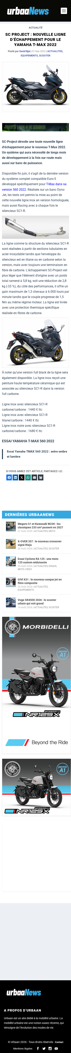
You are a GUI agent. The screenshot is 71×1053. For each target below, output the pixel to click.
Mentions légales (22, 1048)
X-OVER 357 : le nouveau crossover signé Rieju (40, 543)
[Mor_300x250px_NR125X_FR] (36, 787)
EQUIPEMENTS (29, 55)
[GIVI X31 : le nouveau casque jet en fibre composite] (11, 582)
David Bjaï (24, 51)
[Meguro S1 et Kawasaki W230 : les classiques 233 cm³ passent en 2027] (11, 526)
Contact (59, 1042)
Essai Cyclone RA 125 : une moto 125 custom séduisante (38, 560)
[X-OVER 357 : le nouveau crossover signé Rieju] (11, 544)
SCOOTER (44, 55)
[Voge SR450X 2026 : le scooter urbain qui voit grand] (11, 602)
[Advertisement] (35, 856)
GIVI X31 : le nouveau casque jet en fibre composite (40, 581)
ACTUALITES (55, 51)
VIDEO (28, 569)
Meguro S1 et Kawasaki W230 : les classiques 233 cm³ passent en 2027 (40, 525)
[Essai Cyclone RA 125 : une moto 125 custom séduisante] (11, 561)
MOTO (52, 531)
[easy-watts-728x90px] (35, 130)
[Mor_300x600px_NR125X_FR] (36, 685)
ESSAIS (52, 566)
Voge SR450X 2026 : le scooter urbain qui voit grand (37, 601)
